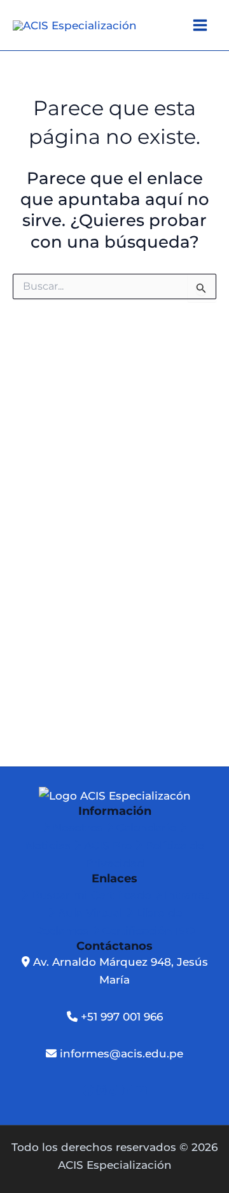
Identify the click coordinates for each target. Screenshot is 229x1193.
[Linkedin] (128, 1090)
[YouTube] (141, 1090)
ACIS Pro (108, 845)
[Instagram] (103, 1090)
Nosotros (78, 827)
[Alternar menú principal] (200, 25)
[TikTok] (115, 1090)
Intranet (185, 895)
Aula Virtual (90, 913)
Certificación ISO (147, 930)
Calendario (146, 827)
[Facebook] (90, 1090)
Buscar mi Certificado (91, 895)
